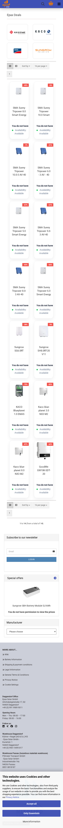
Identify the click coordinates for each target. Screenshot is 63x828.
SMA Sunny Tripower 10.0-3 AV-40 (19, 171)
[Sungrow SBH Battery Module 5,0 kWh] (31, 592)
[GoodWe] (17, 32)
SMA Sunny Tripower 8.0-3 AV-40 (19, 291)
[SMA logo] (17, 51)
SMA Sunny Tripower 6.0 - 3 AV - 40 (43, 171)
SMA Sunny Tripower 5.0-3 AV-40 (44, 231)
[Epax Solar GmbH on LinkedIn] (3, 726)
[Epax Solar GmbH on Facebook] (11, 726)
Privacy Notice (12, 797)
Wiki (7, 654)
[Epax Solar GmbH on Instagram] (16, 726)
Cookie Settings (11, 685)
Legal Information (12, 670)
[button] (10, 66)
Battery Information (13, 659)
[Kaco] (43, 32)
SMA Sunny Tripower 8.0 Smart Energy (19, 111)
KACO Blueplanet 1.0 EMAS (19, 411)
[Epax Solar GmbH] (5, 4)
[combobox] (41, 66)
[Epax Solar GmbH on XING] (8, 726)
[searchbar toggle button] (43, 4)
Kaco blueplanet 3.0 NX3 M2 (43, 411)
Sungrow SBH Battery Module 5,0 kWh (31, 605)
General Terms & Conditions (17, 675)
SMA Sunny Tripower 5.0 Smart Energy (19, 231)
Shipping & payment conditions (18, 665)
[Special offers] (55, 578)
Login (31, 559)
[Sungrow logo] (43, 51)
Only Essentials (31, 813)
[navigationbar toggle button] (59, 4)
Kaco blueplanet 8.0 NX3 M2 (19, 470)
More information (31, 821)
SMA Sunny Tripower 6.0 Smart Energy (44, 291)
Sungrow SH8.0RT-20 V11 (44, 351)
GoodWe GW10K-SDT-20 (43, 470)
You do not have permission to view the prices (31, 612)
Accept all (31, 803)
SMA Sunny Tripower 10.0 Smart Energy (44, 112)
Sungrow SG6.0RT (19, 349)
